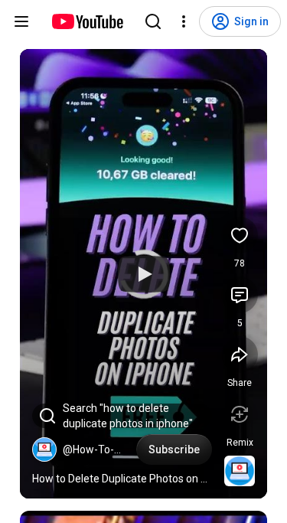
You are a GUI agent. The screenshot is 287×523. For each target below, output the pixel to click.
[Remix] (239, 414)
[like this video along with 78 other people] (239, 235)
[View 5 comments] (239, 294)
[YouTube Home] (87, 21)
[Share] (239, 354)
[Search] (153, 21)
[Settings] (183, 21)
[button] (44, 449)
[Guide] (21, 21)
